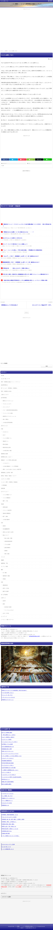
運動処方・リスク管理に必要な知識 (8, 460)
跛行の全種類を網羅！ (7, 784)
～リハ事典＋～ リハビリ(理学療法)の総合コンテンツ (26, 4)
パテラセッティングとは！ (8, 793)
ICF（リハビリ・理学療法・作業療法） (9, 388)
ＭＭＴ (4, 435)
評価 (2, 428)
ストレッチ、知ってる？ (7, 695)
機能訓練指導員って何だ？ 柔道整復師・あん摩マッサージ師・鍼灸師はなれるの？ (21, 262)
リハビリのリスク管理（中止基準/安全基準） (12, 777)
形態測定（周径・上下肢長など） (9, 821)
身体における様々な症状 (8, 532)
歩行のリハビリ (4, 425)
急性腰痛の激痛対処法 (7, 760)
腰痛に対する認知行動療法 (8, 781)
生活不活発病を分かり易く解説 (9, 767)
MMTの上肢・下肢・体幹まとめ (9, 826)
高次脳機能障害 (6, 528)
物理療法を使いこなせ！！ (7, 456)
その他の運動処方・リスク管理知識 (10, 466)
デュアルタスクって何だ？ (8, 765)
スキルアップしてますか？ (8, 758)
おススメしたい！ (5, 491)
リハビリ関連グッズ (7, 494)
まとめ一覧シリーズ (5, 378)
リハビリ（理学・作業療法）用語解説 (9, 482)
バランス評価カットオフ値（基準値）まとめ (11, 755)
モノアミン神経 (4, 566)
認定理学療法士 (4, 385)
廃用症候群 (5, 507)
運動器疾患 (5, 585)
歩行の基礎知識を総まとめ (8, 746)
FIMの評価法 (5, 444)
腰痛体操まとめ (5, 805)
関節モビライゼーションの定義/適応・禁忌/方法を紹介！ (14, 690)
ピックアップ (4, 616)
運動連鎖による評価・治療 (7, 472)
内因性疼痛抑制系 (8, 541)
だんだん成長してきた (7, 55)
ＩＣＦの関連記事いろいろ (8, 849)
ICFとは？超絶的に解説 (7, 732)
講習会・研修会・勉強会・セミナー (8, 475)
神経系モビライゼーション (8, 699)
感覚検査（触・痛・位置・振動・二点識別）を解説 (13, 819)
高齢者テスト (6, 441)
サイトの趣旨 (18, 886)
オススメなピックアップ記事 (8, 844)
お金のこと (3, 597)
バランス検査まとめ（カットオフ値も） (10, 835)
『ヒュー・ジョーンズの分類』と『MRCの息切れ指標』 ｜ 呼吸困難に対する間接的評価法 (22, 250)
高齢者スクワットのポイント (8, 798)
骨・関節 (5, 572)
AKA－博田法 (5, 419)
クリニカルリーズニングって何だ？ (10, 741)
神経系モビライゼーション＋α (9, 416)
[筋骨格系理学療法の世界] (26, 664)
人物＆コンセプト (5, 394)
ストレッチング (6, 407)
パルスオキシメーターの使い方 (9, 774)
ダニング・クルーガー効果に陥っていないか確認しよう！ (15, 244)
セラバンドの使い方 (6, 772)
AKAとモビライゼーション (8, 751)
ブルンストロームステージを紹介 (9, 817)
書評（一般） (6, 500)
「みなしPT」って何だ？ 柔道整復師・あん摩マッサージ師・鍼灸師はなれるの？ (21, 256)
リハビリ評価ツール (7, 438)
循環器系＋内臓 (6, 575)
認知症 (4, 525)
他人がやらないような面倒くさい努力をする (12, 238)
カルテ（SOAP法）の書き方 (8, 737)
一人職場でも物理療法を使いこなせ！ (10, 770)
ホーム (26, 312)
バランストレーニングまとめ (8, 697)
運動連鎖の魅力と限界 (7, 748)
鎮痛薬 (5, 550)
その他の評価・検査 (7, 450)
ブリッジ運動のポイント (7, 800)
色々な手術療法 (4, 594)
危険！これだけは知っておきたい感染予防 (12, 469)
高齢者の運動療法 (6, 513)
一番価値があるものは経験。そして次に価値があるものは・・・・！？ (18, 232)
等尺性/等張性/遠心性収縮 (8, 763)
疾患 (2, 582)
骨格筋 (4, 578)
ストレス (3, 556)
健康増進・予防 (4, 563)
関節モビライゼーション (8, 400)
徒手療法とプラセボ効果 (7, 744)
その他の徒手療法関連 (7, 422)
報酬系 (2, 560)
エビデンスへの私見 (5, 478)
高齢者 (2, 504)
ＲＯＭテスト (6, 431)
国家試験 (3, 488)
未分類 (51, 59)
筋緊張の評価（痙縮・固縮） (8, 824)
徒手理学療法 (4, 397)
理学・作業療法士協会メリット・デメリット (10, 381)
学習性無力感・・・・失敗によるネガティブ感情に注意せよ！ (16, 268)
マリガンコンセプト (7, 403)
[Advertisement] (26, 19)
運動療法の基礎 (4, 453)
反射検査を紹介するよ (7, 831)
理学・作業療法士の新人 (6, 391)
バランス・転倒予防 (7, 510)
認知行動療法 (7, 547)
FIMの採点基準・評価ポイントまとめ (10, 828)
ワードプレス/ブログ (9, 610)
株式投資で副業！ (8, 607)
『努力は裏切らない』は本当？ (9, 734)
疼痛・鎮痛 (6, 553)
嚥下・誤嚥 (5, 516)
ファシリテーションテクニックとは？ (10, 753)
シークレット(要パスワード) (7, 619)
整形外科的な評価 (6, 447)
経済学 (4, 600)
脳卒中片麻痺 (6, 591)
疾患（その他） (6, 588)
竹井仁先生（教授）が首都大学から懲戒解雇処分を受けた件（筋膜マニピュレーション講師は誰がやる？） (26, 274)
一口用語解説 (4, 485)
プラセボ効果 (7, 544)
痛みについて (6, 535)
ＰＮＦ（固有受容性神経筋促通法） (10, 410)
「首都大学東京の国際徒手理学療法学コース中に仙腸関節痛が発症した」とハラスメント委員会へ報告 (25, 280)
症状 (2, 522)
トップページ (19, 885)
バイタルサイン (6, 463)
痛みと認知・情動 (8, 538)
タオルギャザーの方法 (7, 802)
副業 (4, 603)
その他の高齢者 (6, 519)
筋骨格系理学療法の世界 (34, 636)
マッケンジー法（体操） (8, 413)
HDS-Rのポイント (6, 779)
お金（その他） (6, 613)
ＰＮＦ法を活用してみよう (8, 692)
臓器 (2, 569)
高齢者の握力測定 (6, 833)
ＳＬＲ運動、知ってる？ (7, 795)
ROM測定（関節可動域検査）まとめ (10, 814)
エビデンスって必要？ (7, 739)
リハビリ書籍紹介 (6, 497)
